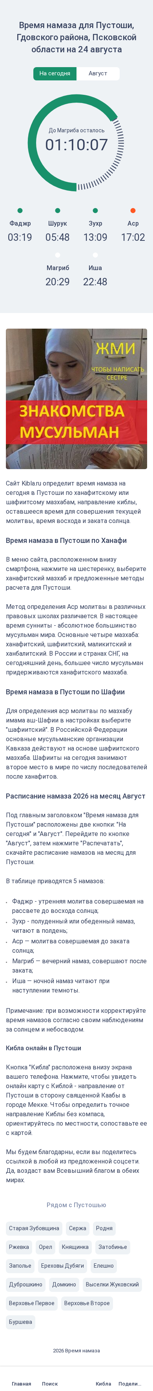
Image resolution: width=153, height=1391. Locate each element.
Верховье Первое (32, 1303)
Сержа (77, 1228)
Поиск (50, 1384)
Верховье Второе (87, 1303)
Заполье (20, 1266)
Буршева (20, 1322)
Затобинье (112, 1247)
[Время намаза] (23, 1378)
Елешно (104, 1266)
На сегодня (55, 73)
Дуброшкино (25, 1284)
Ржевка (19, 1247)
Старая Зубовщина (34, 1228)
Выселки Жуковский (112, 1284)
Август (98, 73)
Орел (45, 1247)
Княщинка (75, 1247)
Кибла (103, 1384)
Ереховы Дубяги (62, 1266)
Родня (104, 1228)
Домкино (64, 1284)
